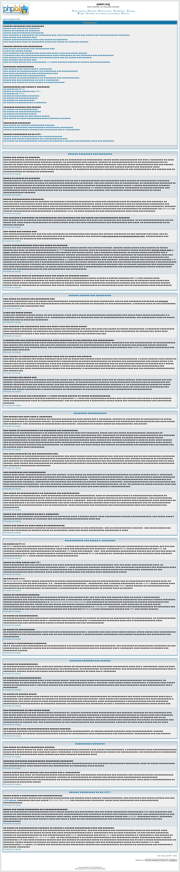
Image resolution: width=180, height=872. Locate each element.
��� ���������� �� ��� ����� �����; (26, 116)
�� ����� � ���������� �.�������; (25, 102)
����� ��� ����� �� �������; (21, 28)
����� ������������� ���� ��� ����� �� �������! (35, 39)
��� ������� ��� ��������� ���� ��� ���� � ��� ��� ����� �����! (45, 53)
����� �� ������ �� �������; (21, 31)
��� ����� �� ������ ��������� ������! (29, 125)
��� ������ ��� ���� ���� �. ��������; (27, 69)
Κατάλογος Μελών (106, 11)
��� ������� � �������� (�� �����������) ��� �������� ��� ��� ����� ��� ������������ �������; (66, 35)
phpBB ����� (9, 800)
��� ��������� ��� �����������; (24, 76)
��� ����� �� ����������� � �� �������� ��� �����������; (41, 78)
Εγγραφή (132, 11)
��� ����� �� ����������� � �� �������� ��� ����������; (40, 71)
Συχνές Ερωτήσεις (80, 11)
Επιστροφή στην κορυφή (12, 174)
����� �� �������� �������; (21, 96)
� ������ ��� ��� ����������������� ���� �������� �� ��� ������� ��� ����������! (58, 55)
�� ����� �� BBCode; (14, 89)
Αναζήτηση (92, 11)
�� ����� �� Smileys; (14, 94)
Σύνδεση (126, 13)
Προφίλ (82, 13)
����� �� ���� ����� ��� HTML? (22, 91)
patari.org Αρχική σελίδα (11, 19)
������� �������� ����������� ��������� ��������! (38, 127)
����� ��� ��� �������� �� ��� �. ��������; (31, 80)
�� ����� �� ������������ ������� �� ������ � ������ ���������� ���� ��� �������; (58, 141)
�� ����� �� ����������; (19, 100)
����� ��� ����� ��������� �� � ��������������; (35, 139)
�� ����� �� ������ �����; (20, 114)
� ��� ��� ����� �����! (17, 51)
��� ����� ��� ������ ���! (20, 37)
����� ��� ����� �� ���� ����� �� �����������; (34, 82)
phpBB (86, 867)
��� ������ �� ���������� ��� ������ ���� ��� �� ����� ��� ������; (47, 58)
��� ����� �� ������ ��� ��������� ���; (29, 49)
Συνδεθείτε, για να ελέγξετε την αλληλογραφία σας (104, 13)
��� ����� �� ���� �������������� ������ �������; (37, 118)
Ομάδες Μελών (120, 11)
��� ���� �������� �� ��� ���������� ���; (30, 73)
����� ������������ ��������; (23, 33)
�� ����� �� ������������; (20, 98)
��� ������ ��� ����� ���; (20, 60)
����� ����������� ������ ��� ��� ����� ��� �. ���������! (41, 130)
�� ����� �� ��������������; (22, 112)
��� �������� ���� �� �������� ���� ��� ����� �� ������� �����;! (46, 42)
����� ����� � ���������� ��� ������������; (33, 136)
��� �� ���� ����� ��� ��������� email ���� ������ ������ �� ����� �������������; (56, 62)
